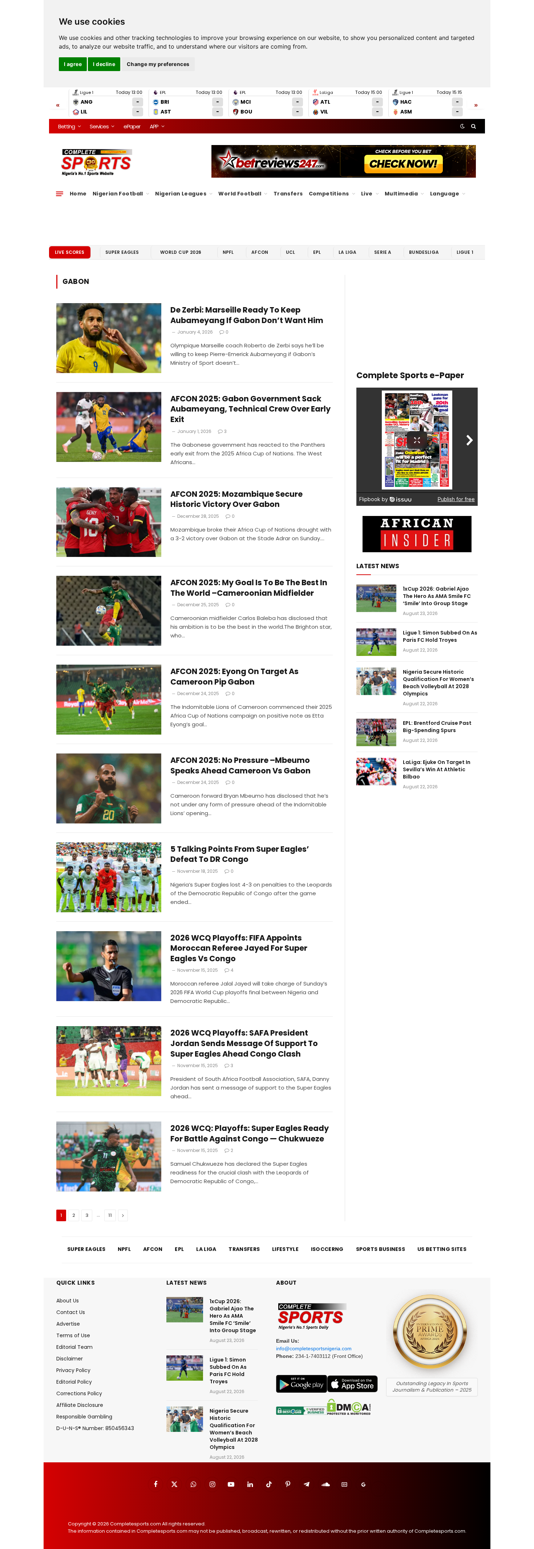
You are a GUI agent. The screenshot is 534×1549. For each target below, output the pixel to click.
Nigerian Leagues (180, 193)
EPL (317, 252)
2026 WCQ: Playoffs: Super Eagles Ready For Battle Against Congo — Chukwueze (249, 1133)
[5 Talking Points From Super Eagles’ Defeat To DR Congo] (108, 877)
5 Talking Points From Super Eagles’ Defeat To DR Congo (239, 854)
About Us (67, 1300)
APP (154, 126)
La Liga (347, 252)
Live (367, 193)
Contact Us (70, 1312)
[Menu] (59, 193)
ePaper (132, 126)
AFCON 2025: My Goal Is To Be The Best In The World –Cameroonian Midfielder (248, 588)
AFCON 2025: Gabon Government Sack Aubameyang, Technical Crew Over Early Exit (250, 409)
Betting (66, 126)
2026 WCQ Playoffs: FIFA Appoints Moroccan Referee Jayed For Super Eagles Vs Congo (238, 948)
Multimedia (401, 193)
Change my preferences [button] (158, 64)
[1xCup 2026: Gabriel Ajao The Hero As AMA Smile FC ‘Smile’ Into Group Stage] (376, 598)
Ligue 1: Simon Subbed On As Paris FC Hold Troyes (440, 636)
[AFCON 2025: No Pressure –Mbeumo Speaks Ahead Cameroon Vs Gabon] (108, 788)
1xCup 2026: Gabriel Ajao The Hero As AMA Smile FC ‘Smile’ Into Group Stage (437, 596)
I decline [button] (104, 64)
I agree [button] (73, 64)
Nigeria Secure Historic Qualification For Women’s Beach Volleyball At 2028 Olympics (438, 682)
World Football (239, 193)
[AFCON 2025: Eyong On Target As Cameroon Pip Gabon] (108, 700)
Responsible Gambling (84, 1416)
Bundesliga (424, 252)
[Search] (473, 126)
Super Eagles (122, 252)
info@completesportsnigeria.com (314, 1348)
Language (444, 193)
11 (110, 1215)
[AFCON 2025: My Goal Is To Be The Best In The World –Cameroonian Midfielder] (108, 611)
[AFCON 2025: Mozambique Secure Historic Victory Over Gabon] (108, 522)
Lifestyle (285, 1249)
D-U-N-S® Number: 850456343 (95, 1428)
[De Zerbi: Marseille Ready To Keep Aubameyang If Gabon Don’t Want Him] (108, 338)
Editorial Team (74, 1347)
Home (78, 193)
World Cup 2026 (181, 252)
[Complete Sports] (96, 162)
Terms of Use (73, 1335)
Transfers (288, 193)
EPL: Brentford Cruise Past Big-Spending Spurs (437, 726)
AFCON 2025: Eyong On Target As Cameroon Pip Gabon (234, 676)
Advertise (68, 1323)
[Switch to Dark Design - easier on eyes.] (462, 126)
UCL (290, 252)
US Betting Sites (441, 1249)
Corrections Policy (79, 1393)
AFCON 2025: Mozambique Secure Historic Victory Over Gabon (236, 499)
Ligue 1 (465, 252)
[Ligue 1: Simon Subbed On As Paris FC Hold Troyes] (376, 642)
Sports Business (380, 1249)
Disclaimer (69, 1358)
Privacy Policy (73, 1370)
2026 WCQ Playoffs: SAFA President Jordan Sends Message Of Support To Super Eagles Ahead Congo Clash (244, 1043)
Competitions (329, 193)
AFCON (259, 252)
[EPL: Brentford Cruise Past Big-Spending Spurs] (376, 732)
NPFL (228, 252)
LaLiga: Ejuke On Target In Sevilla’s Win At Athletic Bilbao (436, 769)
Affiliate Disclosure (79, 1405)
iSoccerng (327, 1249)
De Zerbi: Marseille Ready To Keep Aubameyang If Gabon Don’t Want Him (246, 315)
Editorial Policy (74, 1381)
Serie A (382, 252)
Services (99, 126)
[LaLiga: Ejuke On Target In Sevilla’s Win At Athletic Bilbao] (376, 771)
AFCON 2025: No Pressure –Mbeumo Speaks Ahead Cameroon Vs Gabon (240, 765)
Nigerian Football (118, 193)
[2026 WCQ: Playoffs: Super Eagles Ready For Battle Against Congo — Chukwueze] (108, 1156)
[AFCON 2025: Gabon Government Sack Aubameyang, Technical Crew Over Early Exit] (108, 427)
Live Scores (70, 252)
